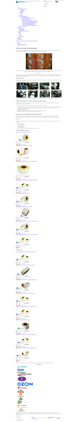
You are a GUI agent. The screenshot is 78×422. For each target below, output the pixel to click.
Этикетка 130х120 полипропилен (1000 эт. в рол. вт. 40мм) (24, 206)
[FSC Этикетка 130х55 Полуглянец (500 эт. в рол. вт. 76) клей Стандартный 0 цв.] (23, 239)
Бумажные (22, 9)
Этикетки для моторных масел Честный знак (28, 24)
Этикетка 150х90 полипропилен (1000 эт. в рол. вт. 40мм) (24, 145)
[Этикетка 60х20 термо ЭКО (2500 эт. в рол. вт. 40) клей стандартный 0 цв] (23, 256)
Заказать (17, 119)
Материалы (19, 27)
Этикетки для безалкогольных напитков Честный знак (29, 22)
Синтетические (23, 10)
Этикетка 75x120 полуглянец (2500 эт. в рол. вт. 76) (23, 193)
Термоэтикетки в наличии (22, 26)
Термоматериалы (21, 28)
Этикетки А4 (21, 15)
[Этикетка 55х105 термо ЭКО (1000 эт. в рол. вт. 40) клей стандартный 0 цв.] (23, 311)
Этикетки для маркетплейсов (25, 17)
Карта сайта (36, 418)
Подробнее (17, 247)
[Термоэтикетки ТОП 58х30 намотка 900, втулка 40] (23, 325)
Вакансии (20, 35)
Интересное (33, 418)
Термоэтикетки (21, 12)
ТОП (21, 14)
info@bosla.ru (45, 6)
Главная (18, 42)
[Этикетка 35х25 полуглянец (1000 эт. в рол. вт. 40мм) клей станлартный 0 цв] (23, 184)
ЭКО (21, 13)
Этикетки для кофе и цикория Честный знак (28, 23)
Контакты (18, 37)
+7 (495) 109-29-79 (48, 1)
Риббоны (22, 11)
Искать (57, 1)
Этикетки (18, 43)
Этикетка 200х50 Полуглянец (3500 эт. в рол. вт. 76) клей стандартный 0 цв (26, 161)
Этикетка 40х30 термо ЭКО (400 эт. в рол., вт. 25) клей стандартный (25, 293)
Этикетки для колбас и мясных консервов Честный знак (30, 25)
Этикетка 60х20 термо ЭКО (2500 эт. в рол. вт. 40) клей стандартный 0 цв (26, 251)
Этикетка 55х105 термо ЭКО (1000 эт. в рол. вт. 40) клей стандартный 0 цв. (26, 306)
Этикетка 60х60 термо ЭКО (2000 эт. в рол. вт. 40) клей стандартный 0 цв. (26, 334)
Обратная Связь (19, 39)
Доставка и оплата (21, 36)
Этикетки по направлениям (23, 16)
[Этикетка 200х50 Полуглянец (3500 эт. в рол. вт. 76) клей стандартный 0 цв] (23, 168)
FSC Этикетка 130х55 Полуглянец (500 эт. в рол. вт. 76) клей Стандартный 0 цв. (27, 234)
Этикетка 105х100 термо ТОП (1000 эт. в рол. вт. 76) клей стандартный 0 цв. (26, 279)
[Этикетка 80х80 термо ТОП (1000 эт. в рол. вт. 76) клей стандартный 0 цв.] (23, 352)
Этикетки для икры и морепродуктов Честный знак (29, 21)
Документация (19, 38)
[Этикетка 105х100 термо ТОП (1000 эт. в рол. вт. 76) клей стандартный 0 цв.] (23, 284)
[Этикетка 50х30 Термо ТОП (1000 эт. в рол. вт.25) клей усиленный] (23, 270)
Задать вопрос (18, 144)
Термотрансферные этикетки (23, 8)
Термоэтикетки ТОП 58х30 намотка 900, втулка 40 (23, 319)
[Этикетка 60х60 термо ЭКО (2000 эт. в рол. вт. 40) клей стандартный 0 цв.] (23, 339)
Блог (19, 34)
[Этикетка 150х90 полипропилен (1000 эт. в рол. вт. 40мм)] (23, 151)
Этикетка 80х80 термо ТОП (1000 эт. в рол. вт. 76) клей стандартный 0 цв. (26, 347)
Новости (20, 33)
